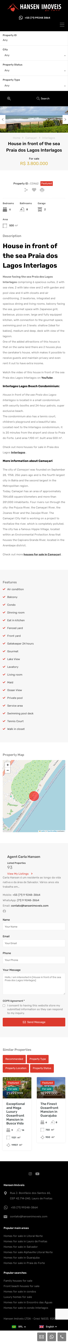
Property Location (15, 1068)
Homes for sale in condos (20, 1291)
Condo (11, 604)
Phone (7, 953)
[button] (7, 765)
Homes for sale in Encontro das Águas (28, 1302)
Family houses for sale (18, 1280)
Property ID (10, 35)
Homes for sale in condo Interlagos (26, 1307)
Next (65, 119)
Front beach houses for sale (21, 1286)
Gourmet (12, 651)
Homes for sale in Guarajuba (22, 1257)
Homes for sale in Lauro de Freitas (25, 1241)
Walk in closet (16, 729)
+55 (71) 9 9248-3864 (26, 894)
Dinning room (15, 612)
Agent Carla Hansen (23, 857)
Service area (15, 705)
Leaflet (42, 831)
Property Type (11, 79)
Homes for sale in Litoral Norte (23, 1236)
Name (6, 919)
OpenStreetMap (52, 831)
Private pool (15, 698)
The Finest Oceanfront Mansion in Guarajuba (49, 1110)
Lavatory (12, 667)
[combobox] (34, 56)
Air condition (15, 589)
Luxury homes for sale (18, 1297)
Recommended (14, 1059)
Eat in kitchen (16, 620)
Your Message (11, 970)
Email (6, 936)
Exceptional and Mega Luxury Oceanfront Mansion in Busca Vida (15, 1113)
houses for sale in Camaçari (42, 554)
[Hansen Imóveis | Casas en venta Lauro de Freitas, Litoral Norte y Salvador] (34, 10)
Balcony (12, 597)
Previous (2, 119)
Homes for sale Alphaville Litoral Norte (28, 1252)
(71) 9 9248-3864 (28, 900)
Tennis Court (15, 721)
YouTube (47, 377)
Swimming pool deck (20, 713)
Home (16, 138)
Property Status (12, 64)
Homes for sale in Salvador (21, 1246)
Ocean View (14, 690)
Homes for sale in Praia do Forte (24, 1263)
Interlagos (48, 138)
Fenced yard (15, 628)
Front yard (14, 635)
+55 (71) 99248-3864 (24, 1207)
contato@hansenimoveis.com (29, 905)
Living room (14, 674)
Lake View (13, 659)
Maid (10, 682)
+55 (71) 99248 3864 (37, 17)
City (5, 49)
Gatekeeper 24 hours (20, 643)
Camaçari (31, 138)
